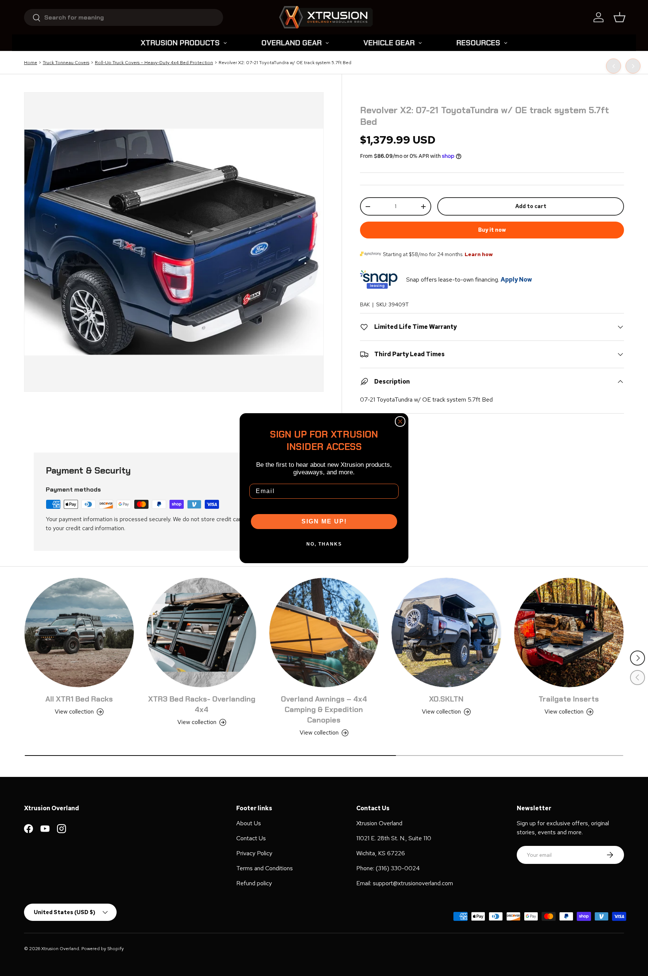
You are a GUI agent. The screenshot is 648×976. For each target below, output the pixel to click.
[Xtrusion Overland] (326, 17)
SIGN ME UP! (324, 521)
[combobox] (123, 17)
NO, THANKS (324, 544)
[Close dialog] (400, 421)
